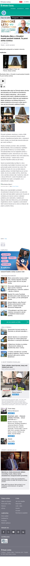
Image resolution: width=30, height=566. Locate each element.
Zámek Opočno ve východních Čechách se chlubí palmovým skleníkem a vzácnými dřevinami (18, 338)
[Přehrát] (3, 81)
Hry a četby (5, 254)
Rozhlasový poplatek (21, 513)
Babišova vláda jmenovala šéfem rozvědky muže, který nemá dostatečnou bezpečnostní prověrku (14, 473)
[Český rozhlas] (6, 2)
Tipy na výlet (5, 18)
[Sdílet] (4, 87)
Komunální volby (6, 503)
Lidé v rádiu (19, 506)
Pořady (4, 261)
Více (22, 18)
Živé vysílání (5, 264)
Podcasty (4, 520)
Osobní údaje (10, 552)
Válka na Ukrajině (6, 501)
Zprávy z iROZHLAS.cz (8, 450)
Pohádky (11, 257)
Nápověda (18, 503)
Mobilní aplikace (6, 523)
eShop (3, 508)
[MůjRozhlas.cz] (3, 52)
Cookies (3, 552)
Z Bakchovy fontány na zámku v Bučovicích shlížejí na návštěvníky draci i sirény (17, 346)
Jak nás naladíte (20, 501)
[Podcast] (1, 87)
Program (13, 8)
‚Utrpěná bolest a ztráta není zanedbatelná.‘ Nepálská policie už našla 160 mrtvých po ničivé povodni (14, 480)
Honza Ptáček (15, 186)
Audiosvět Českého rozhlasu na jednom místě (12, 271)
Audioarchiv (20, 8)
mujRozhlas (4, 250)
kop (6, 238)
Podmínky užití (19, 552)
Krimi (3, 257)
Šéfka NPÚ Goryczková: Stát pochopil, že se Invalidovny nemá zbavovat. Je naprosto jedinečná (13, 486)
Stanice (3, 506)
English (26, 552)
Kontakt (18, 510)
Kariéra (18, 508)
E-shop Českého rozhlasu (10, 362)
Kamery (27, 8)
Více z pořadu (6, 327)
